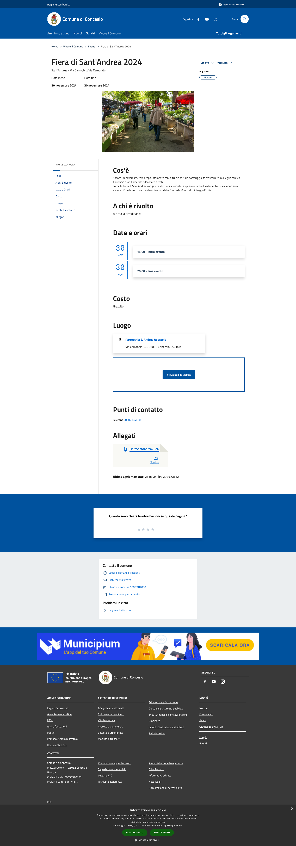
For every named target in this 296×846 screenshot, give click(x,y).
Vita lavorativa (106, 720)
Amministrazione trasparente (166, 763)
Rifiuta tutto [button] (162, 832)
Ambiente (154, 721)
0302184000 (133, 420)
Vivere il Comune (73, 46)
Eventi (92, 46)
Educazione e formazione (163, 702)
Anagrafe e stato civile (111, 708)
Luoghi (203, 737)
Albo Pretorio (156, 769)
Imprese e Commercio (110, 726)
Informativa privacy (160, 775)
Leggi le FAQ (105, 775)
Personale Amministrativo (62, 739)
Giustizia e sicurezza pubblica (166, 708)
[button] (148, 840)
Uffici (50, 720)
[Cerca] (245, 19)
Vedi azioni (223, 63)
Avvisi (202, 720)
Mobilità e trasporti (109, 739)
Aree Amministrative (59, 714)
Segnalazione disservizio (112, 769)
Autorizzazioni (157, 733)
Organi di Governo (57, 708)
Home (54, 46)
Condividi (206, 63)
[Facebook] (197, 19)
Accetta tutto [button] (134, 832)
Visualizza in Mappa (179, 375)
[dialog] (148, 825)
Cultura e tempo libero (111, 714)
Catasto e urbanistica (110, 733)
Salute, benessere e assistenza (166, 727)
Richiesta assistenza (110, 782)
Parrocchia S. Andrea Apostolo (145, 339)
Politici (51, 733)
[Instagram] (214, 19)
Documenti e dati (57, 745)
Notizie (203, 708)
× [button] (292, 808)
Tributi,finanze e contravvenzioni (168, 715)
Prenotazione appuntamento (114, 763)
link (181, 825)
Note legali (155, 782)
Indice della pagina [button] (65, 164)
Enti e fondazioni (57, 726)
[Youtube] (205, 19)
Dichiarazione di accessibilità (165, 788)
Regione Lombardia (58, 4)
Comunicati (206, 714)
